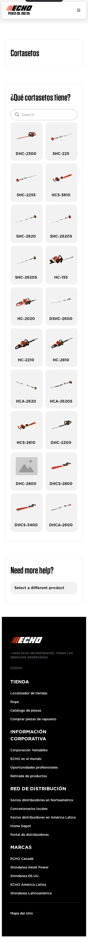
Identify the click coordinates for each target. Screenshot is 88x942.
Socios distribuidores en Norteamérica (41, 800)
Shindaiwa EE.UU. (24, 876)
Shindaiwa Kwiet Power (29, 867)
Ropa (14, 702)
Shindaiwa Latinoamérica (31, 893)
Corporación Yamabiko (29, 750)
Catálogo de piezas (25, 710)
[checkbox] (27, 141)
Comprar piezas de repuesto (33, 719)
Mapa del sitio (21, 913)
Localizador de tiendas (28, 693)
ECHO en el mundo (25, 759)
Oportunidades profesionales (34, 767)
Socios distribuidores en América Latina (43, 817)
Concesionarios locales (29, 809)
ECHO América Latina (28, 884)
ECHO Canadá (21, 859)
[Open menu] (78, 10)
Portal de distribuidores (29, 835)
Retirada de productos (28, 776)
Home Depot (20, 826)
